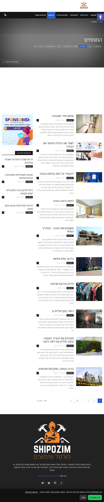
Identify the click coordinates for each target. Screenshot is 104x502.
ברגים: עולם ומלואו (63, 259)
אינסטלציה (74, 15)
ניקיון (59, 46)
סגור (83, 497)
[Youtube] (42, 483)
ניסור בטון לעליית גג (63, 311)
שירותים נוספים (40, 15)
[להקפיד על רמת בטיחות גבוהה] (89, 177)
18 (77, 401)
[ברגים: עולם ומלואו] (89, 266)
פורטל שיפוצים (96, 15)
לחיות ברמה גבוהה (63, 201)
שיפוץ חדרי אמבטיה (63, 116)
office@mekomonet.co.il (48, 475)
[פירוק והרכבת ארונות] (89, 291)
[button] (100, 17)
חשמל (75, 46)
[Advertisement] (52, 88)
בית (101, 22)
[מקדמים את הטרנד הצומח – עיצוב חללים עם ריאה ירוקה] (89, 346)
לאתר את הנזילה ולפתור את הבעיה (58, 144)
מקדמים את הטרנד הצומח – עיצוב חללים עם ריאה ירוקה (58, 339)
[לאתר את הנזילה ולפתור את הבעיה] (89, 151)
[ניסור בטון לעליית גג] (89, 318)
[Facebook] (61, 483)
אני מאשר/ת (95, 497)
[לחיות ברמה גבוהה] (89, 208)
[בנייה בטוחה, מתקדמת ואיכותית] (89, 376)
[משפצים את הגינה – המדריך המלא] (89, 236)
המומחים (51, 15)
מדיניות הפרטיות (31, 492)
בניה (90, 46)
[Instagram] (55, 483)
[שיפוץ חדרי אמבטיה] (89, 123)
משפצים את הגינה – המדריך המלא (58, 229)
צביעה (40, 46)
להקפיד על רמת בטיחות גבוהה (57, 174)
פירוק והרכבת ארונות (62, 284)
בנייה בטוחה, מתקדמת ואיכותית (56, 369)
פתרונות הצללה (62, 15)
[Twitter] (49, 483)
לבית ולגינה (84, 15)
